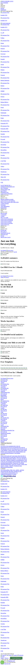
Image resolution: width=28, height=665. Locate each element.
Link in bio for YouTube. (10, 449)
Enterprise (7, 463)
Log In (2, 185)
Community (10, 472)
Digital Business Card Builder (13, 453)
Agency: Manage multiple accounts (11, 460)
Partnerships (10, 467)
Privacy (7, 277)
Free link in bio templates (7, 446)
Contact (6, 472)
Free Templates (4, 2)
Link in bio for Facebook (11, 447)
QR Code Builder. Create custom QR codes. (14, 449)
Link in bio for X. (20, 449)
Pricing (2, 8)
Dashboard (3, 9)
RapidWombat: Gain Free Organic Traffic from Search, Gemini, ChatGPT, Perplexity (14, 465)
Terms (2, 277)
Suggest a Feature (12, 474)
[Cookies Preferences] (2, 662)
